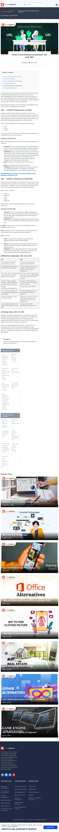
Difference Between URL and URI (13, 85)
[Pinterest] (13, 774)
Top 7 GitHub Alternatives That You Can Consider (23, 699)
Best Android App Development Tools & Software (6, 386)
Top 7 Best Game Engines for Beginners (19, 732)
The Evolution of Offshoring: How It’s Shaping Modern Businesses (5, 359)
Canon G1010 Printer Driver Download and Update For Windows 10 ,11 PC (5, 448)
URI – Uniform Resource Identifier (12, 81)
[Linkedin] (10, 774)
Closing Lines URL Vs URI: (10, 88)
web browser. (18, 135)
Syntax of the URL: (10, 79)
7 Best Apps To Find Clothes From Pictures (15, 447)
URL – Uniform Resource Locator (12, 76)
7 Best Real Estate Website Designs (17, 666)
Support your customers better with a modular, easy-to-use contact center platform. (22, 825)
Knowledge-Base (11, 11)
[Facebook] (2, 774)
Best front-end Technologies (15, 535)
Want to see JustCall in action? (19, 829)
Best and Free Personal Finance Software (14, 357)
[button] (56, 4)
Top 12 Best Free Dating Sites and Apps (15, 385)
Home (2, 11)
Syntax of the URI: (10, 83)
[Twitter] (6, 774)
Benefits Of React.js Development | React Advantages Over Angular (6, 374)
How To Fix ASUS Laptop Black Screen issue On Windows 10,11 (5, 461)
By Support (7, 339)
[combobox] (35, 4)
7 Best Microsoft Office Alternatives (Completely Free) (15, 435)
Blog (6, 11)
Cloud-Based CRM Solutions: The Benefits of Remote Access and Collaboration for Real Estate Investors (6, 401)
